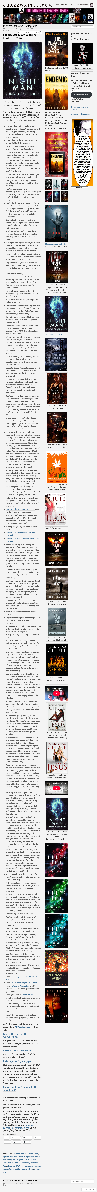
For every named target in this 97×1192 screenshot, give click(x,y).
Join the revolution (81, 95)
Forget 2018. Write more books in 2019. (19, 36)
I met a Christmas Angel (17, 1050)
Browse (19, 27)
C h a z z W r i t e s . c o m (27, 5)
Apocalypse (8, 1157)
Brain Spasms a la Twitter (79, 108)
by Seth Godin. (24, 983)
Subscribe (31, 27)
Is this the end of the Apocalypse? (15, 1035)
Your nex (49, 334)
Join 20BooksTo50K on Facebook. (20, 509)
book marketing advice (24, 1157)
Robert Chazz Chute (11, 1169)
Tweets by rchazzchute (80, 114)
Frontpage (8, 27)
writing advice (27, 1154)
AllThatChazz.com (23, 1027)
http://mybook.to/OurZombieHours (60, 244)
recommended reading (31, 1166)
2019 (36, 1154)
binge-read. (58, 334)
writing (16, 1154)
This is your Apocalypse (17, 1061)
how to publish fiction (22, 1160)
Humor (17, 1163)
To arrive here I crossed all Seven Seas (19, 1088)
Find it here (28, 995)
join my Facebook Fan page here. (18, 1126)
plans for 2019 (13, 1166)
